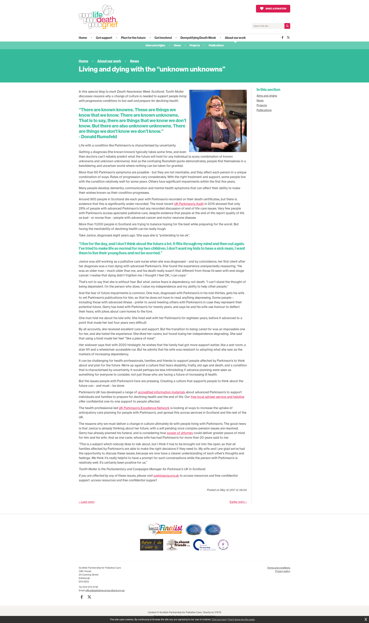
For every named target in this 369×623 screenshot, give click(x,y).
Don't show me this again (241, 619)
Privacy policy (282, 571)
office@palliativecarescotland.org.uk (105, 590)
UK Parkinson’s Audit (189, 204)
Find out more (219, 619)
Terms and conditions (278, 567)
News (134, 61)
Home (83, 61)
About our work (109, 61)
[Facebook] (282, 37)
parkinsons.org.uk (166, 475)
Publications (264, 110)
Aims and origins (267, 95)
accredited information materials (161, 392)
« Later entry (87, 502)
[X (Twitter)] (288, 37)
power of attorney (180, 433)
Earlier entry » (238, 502)
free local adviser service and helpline (217, 397)
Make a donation (276, 8)
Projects (262, 105)
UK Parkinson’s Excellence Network (144, 408)
